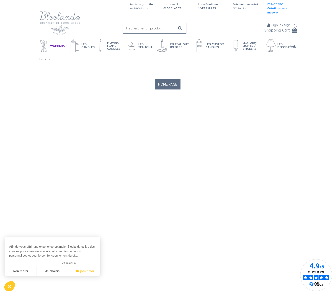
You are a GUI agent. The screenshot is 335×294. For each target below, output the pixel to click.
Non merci (20, 271)
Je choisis (52, 271)
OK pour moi (84, 271)
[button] (9, 286)
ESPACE (277, 8)
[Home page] (60, 23)
